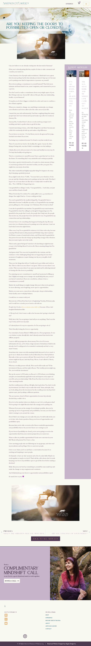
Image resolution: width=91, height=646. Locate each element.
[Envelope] (6, 623)
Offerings (69, 4)
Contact (49, 629)
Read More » (71, 145)
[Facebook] (6, 615)
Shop (47, 615)
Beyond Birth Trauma (53, 620)
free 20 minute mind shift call (31, 307)
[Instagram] (6, 619)
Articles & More (51, 626)
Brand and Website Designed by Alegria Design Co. (61, 644)
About (48, 623)
